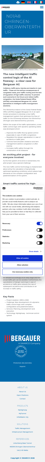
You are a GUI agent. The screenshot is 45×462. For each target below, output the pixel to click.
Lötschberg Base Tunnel (22, 443)
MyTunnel (22, 413)
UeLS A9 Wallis (22, 450)
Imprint (22, 366)
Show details (34, 251)
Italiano (41, 2)
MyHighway (22, 410)
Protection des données (22, 363)
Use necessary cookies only (22, 272)
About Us (22, 391)
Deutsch (23, 2)
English (29, 2)
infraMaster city (22, 417)
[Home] (21, 7)
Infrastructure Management (22, 432)
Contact (23, 399)
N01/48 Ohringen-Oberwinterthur (22, 447)
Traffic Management (22, 428)
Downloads (17, 2)
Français (35, 2)
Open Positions (22, 395)
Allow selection (22, 265)
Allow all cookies (22, 258)
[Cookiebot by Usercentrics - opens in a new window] (33, 188)
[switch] (40, 230)
